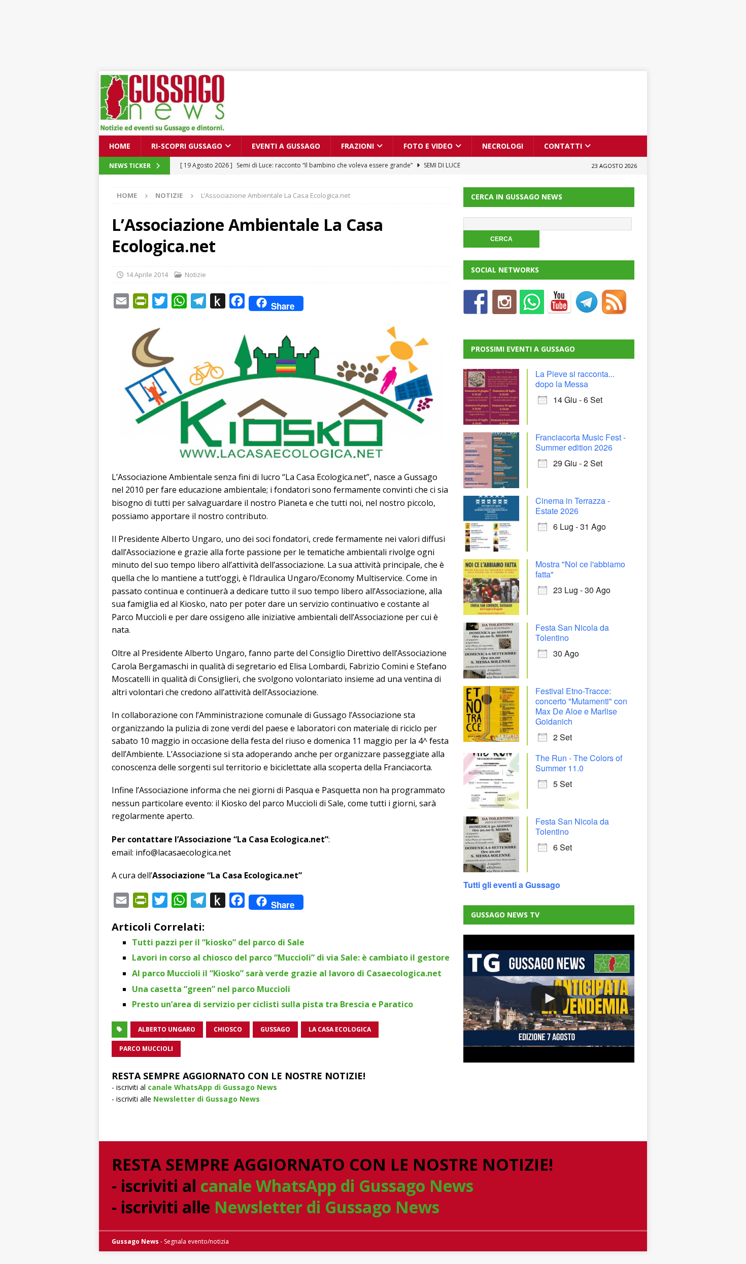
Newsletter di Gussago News (206, 1099)
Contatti (563, 146)
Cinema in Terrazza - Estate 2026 (572, 506)
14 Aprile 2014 (147, 274)
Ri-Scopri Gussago (186, 146)
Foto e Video (428, 146)
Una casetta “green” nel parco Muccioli (211, 989)
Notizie (195, 274)
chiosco (228, 1029)
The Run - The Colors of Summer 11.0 (578, 763)
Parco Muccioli (146, 1048)
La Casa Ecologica (340, 1029)
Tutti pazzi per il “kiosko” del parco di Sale (218, 942)
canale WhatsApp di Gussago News (212, 1087)
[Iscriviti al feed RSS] (614, 308)
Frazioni (357, 146)
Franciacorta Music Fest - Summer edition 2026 (580, 442)
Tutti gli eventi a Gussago (511, 885)
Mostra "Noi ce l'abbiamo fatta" (580, 569)
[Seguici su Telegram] (586, 308)
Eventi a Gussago (286, 146)
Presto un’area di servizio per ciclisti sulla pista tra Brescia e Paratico (272, 1004)
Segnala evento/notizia (196, 1241)
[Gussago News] (162, 129)
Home (119, 146)
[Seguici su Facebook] (475, 308)
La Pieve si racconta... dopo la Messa (575, 379)
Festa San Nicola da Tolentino (572, 632)
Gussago (275, 1029)
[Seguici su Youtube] (559, 308)
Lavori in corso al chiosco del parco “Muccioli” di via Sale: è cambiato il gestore (291, 957)
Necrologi (502, 146)
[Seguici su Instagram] (504, 308)
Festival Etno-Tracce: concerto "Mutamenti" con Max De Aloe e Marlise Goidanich (581, 706)
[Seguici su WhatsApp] (532, 308)
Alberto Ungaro (166, 1029)
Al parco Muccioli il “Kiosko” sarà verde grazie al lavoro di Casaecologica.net (287, 973)
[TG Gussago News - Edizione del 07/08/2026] (548, 999)
